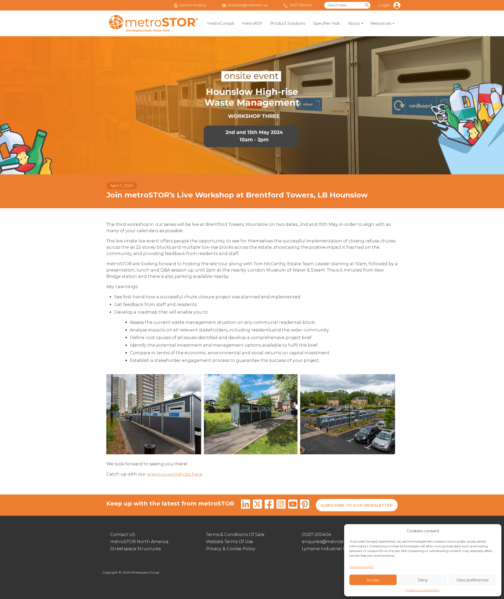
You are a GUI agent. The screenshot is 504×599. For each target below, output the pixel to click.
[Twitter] (257, 505)
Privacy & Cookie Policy (423, 590)
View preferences (472, 580)
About (354, 23)
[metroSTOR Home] (153, 23)
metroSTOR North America (139, 541)
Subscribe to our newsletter (357, 505)
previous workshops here (174, 474)
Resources (380, 23)
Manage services (361, 567)
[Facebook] (269, 505)
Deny (423, 580)
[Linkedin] (245, 505)
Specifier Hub (326, 23)
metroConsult (220, 23)
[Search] (367, 5)
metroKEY (252, 23)
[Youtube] (292, 505)
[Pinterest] (304, 505)
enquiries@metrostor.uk (328, 541)
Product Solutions (287, 23)
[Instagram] (281, 505)
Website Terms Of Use (229, 541)
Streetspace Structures (135, 548)
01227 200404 (316, 534)
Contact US (122, 534)
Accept (373, 580)
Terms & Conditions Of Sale (235, 534)
